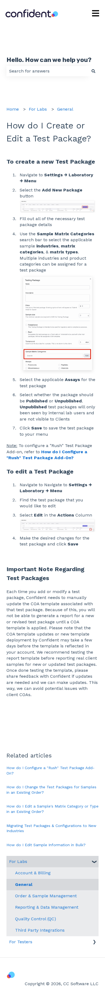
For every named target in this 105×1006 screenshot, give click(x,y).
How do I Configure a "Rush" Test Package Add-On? (50, 770)
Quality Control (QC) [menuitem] (35, 918)
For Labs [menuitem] (18, 861)
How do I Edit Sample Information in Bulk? (46, 845)
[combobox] (47, 71)
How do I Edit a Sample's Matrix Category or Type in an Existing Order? (52, 809)
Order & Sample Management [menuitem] (46, 895)
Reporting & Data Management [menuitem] (46, 907)
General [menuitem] (23, 884)
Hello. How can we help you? (49, 60)
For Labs (38, 109)
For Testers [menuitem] (20, 941)
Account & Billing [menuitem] (33, 872)
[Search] (93, 71)
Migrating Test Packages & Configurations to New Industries (51, 828)
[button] (94, 862)
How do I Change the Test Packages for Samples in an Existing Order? (51, 790)
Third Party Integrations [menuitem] (40, 930)
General (65, 109)
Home (12, 109)
